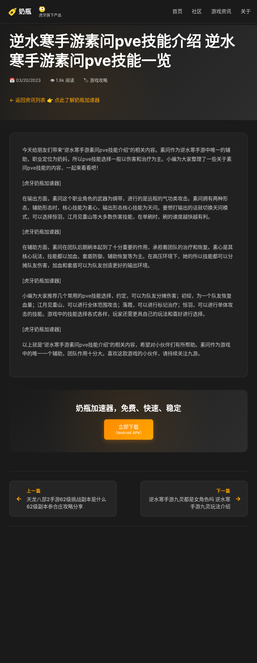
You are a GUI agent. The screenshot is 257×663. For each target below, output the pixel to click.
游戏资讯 (221, 11)
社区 (197, 11)
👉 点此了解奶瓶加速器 (73, 100)
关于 (246, 11)
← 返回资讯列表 (27, 100)
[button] (128, 429)
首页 (177, 11)
